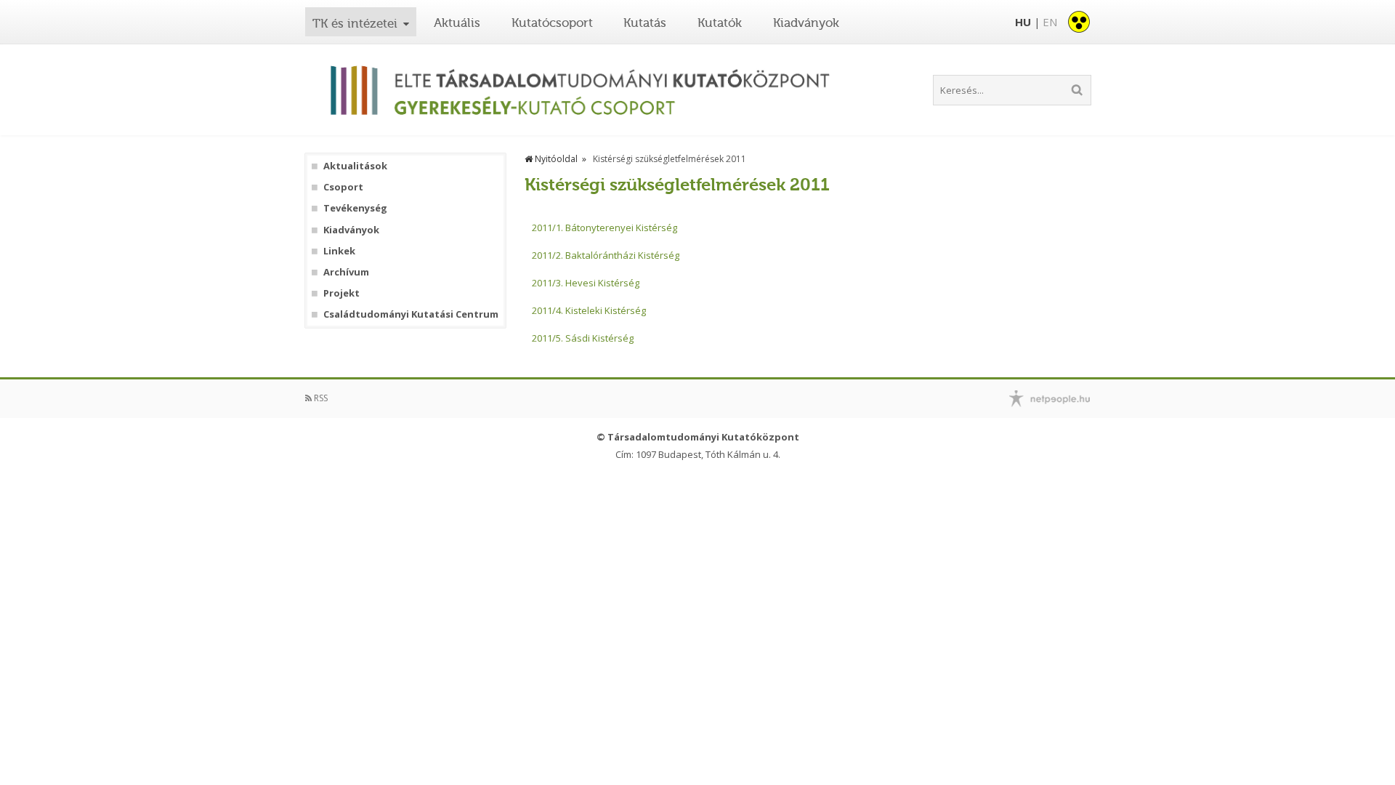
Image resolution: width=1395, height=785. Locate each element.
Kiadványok (806, 22)
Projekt (341, 293)
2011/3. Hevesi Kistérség (585, 282)
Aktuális (457, 22)
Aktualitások (355, 166)
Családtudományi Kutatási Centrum (410, 314)
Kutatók (720, 22)
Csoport (343, 187)
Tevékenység (355, 208)
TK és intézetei (354, 23)
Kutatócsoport (552, 22)
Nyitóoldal (555, 159)
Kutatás (644, 22)
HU (1023, 22)
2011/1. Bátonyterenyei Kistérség (604, 227)
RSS (320, 398)
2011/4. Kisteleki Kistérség (589, 310)
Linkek (339, 251)
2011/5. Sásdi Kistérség (583, 338)
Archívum (346, 272)
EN (1050, 22)
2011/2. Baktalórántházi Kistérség (605, 255)
